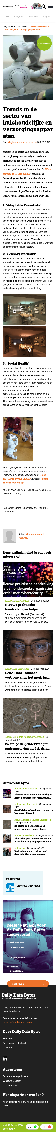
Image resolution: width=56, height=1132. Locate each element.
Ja (29, 1126)
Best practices (21, 600)
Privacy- (7, 1043)
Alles (7, 16)
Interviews (28, 835)
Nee (45, 1126)
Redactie (7, 1038)
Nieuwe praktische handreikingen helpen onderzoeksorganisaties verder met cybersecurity (25, 611)
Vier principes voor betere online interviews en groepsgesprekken (32, 840)
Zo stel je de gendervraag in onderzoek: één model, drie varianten (26, 748)
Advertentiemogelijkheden (16, 1076)
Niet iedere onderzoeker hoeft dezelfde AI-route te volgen (31, 853)
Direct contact (10, 1085)
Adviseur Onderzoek (28, 885)
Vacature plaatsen (12, 1081)
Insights (46, 16)
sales (5, 1105)
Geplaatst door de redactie (22, 142)
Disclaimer (8, 1047)
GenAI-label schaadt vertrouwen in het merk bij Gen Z (26, 677)
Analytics (18, 16)
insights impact (22, 736)
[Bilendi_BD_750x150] (27, 8)
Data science (32, 16)
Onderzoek (23, 668)
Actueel (9, 600)
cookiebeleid (21, 1043)
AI (15, 668)
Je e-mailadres (13, 966)
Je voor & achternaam (15, 942)
